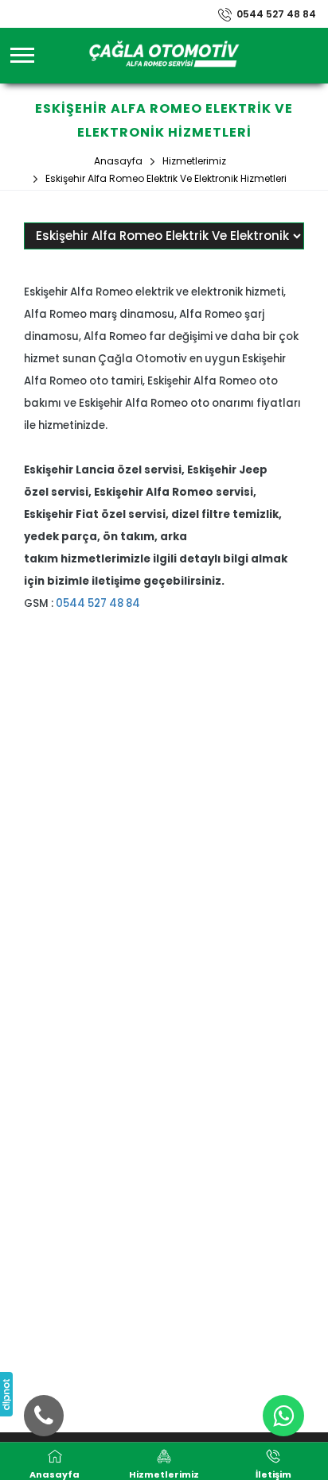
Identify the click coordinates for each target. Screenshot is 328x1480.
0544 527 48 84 (276, 14)
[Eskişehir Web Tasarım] (6, 1394)
